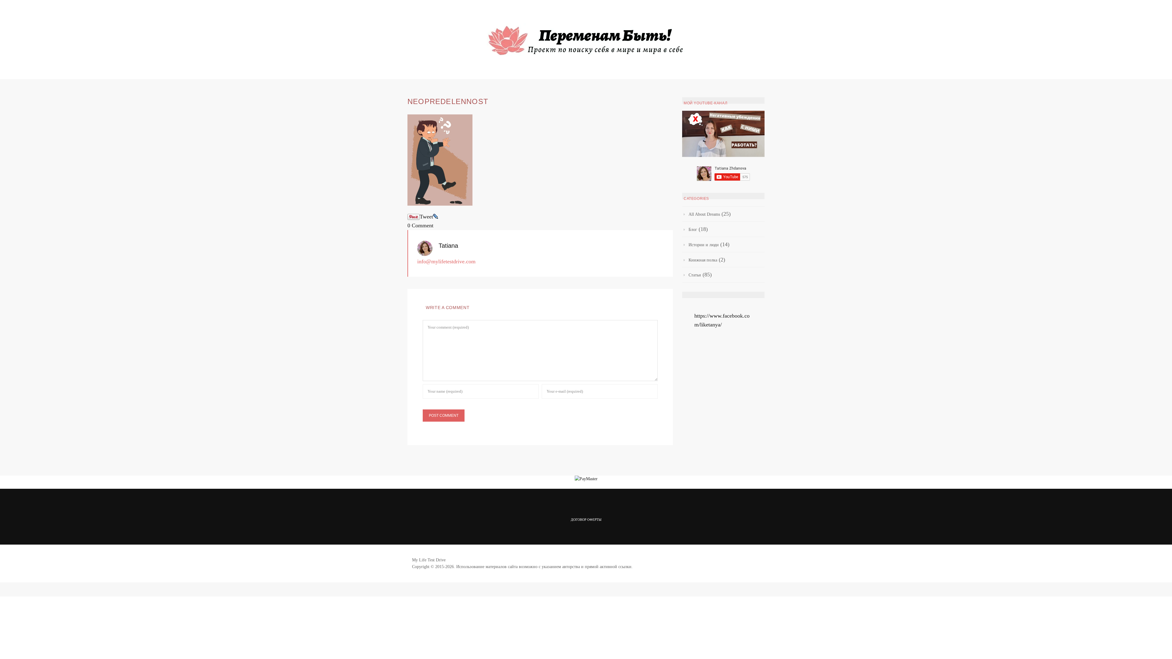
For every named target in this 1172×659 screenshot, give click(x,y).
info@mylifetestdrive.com (446, 261)
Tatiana (448, 245)
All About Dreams (704, 214)
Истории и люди (704, 245)
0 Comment (420, 225)
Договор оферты (586, 519)
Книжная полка (703, 260)
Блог (693, 229)
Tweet (426, 217)
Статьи (695, 275)
